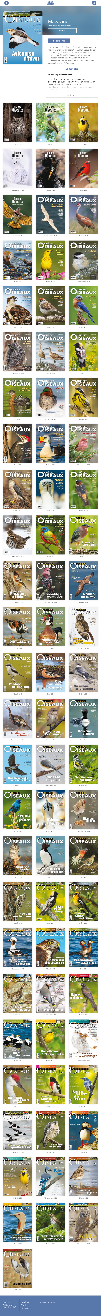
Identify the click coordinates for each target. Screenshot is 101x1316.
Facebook (25, 1302)
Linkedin (25, 1308)
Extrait (62, 30)
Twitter (24, 1305)
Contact (6, 1302)
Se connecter (59, 41)
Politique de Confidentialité (9, 1306)
